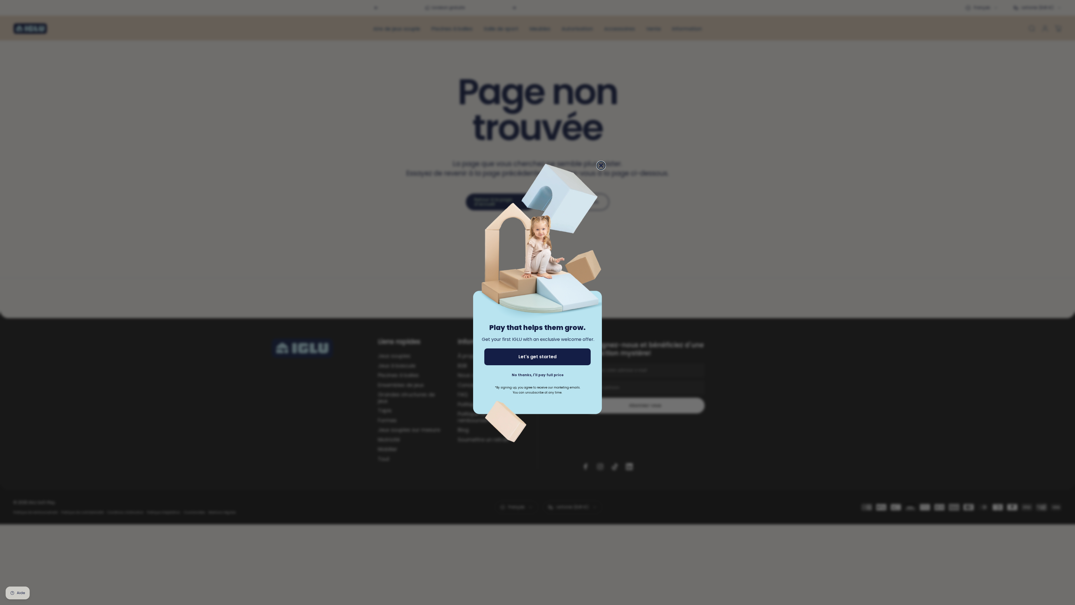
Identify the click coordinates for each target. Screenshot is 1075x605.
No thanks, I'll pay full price (538, 375)
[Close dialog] (601, 165)
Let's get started (537, 356)
